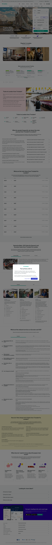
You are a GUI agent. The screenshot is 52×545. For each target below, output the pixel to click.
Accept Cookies (34, 278)
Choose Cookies (27, 278)
